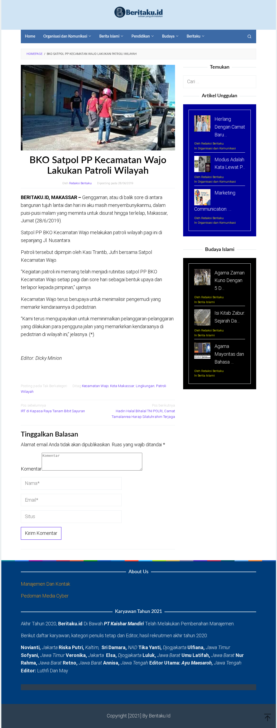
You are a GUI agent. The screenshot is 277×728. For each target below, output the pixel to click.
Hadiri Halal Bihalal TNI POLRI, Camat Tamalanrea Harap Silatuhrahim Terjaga (143, 411)
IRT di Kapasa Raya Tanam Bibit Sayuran (53, 408)
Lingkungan (145, 386)
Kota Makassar (122, 386)
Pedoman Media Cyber (45, 596)
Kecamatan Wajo (95, 386)
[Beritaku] (138, 12)
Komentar (31, 469)
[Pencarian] (249, 36)
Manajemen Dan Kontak (45, 584)
